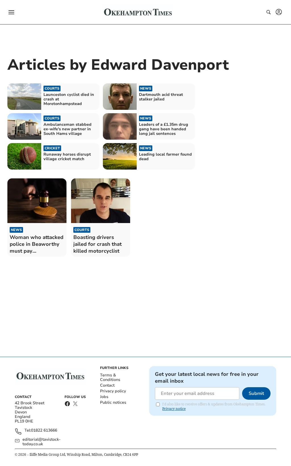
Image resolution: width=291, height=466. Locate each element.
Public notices (113, 402)
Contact (107, 385)
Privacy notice (174, 409)
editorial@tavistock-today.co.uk (41, 441)
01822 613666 (44, 430)
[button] (11, 12)
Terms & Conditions (110, 377)
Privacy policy (113, 391)
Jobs (104, 396)
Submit (256, 393)
